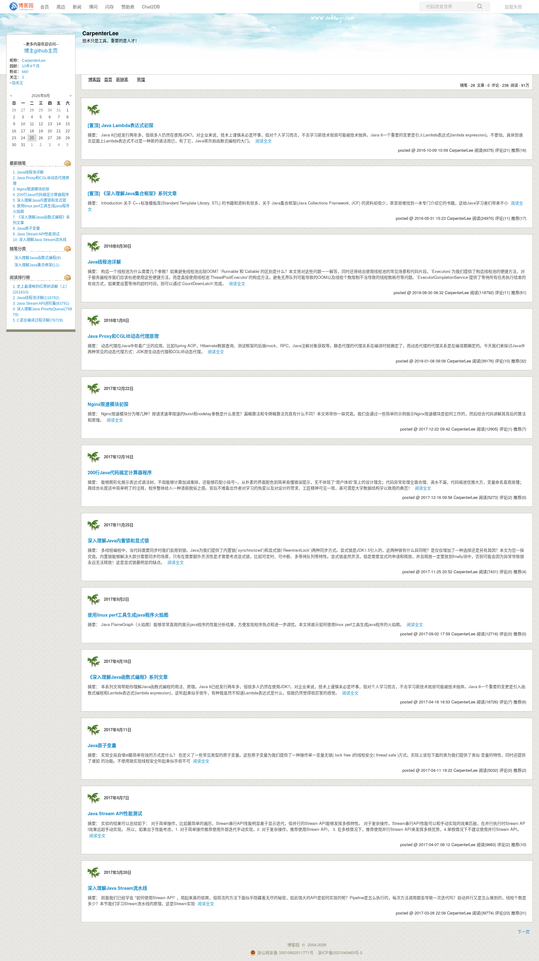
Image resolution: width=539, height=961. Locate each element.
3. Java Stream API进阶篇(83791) (41, 303)
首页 (108, 79)
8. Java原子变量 (26, 228)
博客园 (94, 79)
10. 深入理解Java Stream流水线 (39, 240)
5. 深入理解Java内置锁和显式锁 (39, 200)
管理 (141, 79)
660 (25, 72)
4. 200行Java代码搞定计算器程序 (41, 195)
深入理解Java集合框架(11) (36, 265)
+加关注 (16, 83)
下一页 (523, 931)
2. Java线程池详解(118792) (36, 298)
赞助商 (127, 6)
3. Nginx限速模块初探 (31, 189)
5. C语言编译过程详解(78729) (38, 320)
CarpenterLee (100, 33)
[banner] (18, 6)
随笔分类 (18, 248)
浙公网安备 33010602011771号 (285, 952)
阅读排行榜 (20, 277)
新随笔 (122, 79)
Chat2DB (151, 6)
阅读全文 (263, 141)
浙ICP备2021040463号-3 (340, 952)
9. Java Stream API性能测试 (36, 234)
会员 (44, 6)
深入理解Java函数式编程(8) (37, 258)
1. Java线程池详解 (28, 172)
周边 (60, 6)
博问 (93, 6)
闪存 (109, 6)
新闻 (77, 6)
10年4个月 (31, 66)
